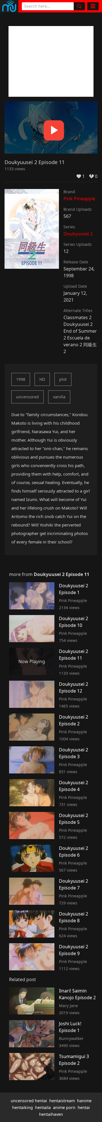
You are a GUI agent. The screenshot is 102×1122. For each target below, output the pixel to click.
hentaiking (22, 1107)
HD (42, 379)
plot (63, 379)
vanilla (59, 396)
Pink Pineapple (79, 198)
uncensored (27, 396)
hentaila (43, 1107)
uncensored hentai (29, 1100)
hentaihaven (51, 1114)
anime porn (64, 1107)
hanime (84, 1100)
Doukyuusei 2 (78, 234)
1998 (20, 379)
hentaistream (62, 1100)
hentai (84, 1107)
